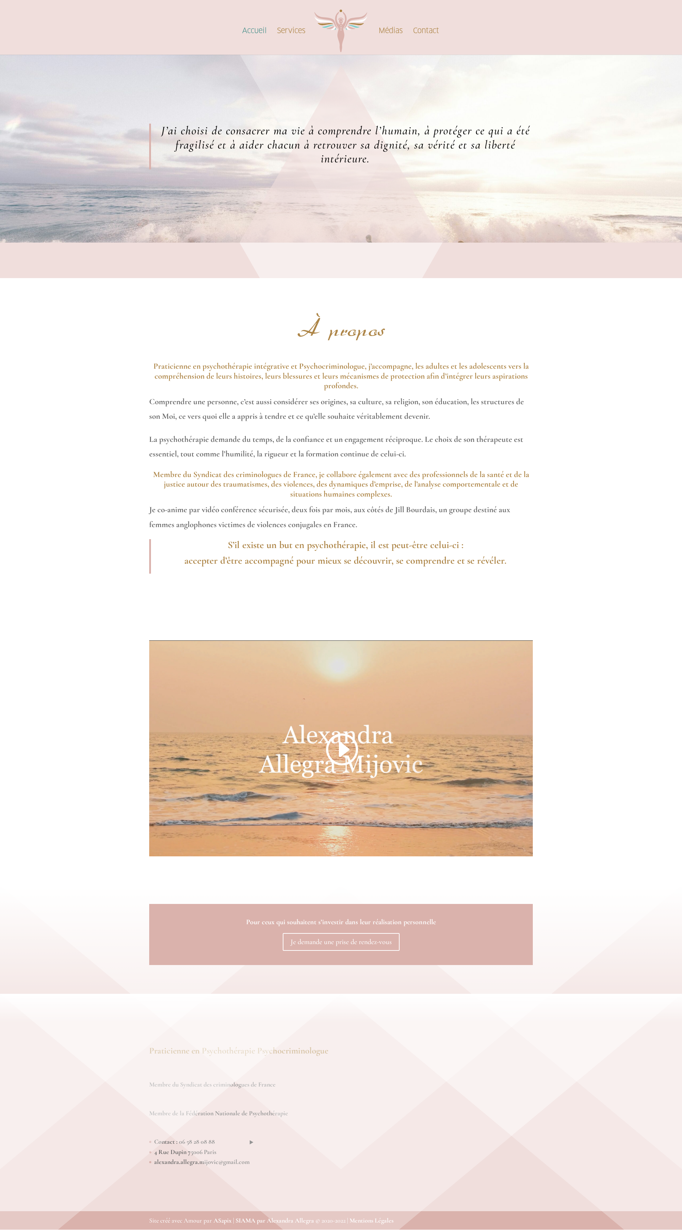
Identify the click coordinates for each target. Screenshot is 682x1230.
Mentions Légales (372, 1220)
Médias (391, 31)
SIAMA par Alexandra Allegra (275, 1220)
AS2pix (222, 1220)
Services (291, 31)
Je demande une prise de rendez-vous (341, 942)
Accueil (254, 31)
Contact (426, 31)
